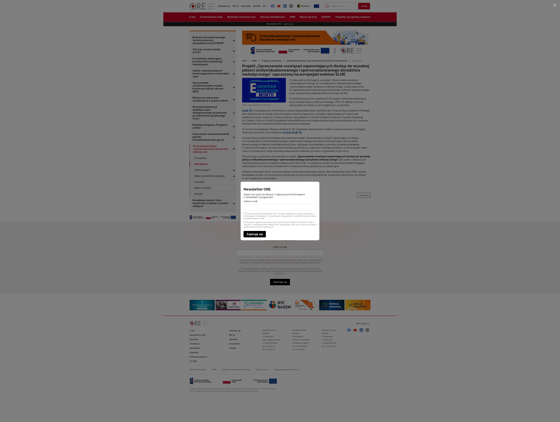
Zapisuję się (254, 234)
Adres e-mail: (251, 201)
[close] (554, 5)
